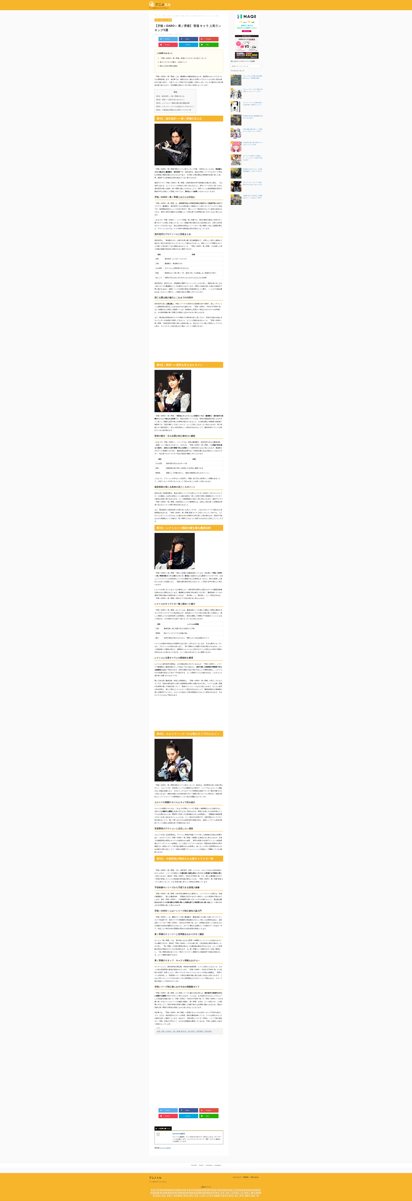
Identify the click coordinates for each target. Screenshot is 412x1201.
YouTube (194, 1165)
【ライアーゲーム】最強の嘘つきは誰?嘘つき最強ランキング (252, 104)
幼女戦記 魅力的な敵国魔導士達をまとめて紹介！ (253, 117)
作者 (220, 1193)
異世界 (200, 1195)
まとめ (192, 1190)
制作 (225, 1193)
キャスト (206, 1190)
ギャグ (240, 1190)
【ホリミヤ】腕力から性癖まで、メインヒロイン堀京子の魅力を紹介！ (252, 158)
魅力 (251, 1195)
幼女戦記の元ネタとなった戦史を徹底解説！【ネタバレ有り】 (252, 170)
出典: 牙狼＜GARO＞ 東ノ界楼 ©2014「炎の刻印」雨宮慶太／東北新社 (184, 1031)
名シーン (257, 1193)
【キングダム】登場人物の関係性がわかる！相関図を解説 (252, 77)
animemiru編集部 (178, 1133)
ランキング (205, 1193)
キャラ (213, 1190)
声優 (160, 1195)
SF (153, 1190)
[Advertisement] (188, 345)
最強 (193, 1195)
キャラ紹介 (232, 1190)
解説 (239, 1195)
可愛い (250, 1193)
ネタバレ (163, 1193)
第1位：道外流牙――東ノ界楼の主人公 (170, 96)
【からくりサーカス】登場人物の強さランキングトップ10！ (252, 90)
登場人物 (207, 1195)
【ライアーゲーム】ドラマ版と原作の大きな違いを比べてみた (252, 183)
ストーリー (154, 1193)
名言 (155, 1195)
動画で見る (242, 1193)
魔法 (256, 1195)
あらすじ (159, 1190)
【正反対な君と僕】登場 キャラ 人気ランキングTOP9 (253, 143)
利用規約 (246, 1177)
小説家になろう (174, 1195)
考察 (233, 1195)
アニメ (198, 1190)
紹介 (221, 1195)
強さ (183, 1195)
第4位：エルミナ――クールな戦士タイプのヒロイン (175, 106)
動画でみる (232, 1193)
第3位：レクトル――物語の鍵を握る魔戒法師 (173, 103)
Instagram (217, 1165)
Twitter (201, 1165)
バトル (171, 1193)
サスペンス (256, 1190)
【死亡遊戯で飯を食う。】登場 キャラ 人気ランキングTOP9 (252, 130)
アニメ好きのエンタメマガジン (158, 1182)
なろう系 (184, 1190)
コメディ (247, 1190)
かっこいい (167, 1190)
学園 (165, 1195)
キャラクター (222, 1190)
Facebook (209, 1165)
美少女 (228, 1195)
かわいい (176, 1190)
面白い (245, 1195)
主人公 (214, 1193)
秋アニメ (215, 1195)
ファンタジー (188, 1193)
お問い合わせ (254, 1177)
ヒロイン (178, 1193)
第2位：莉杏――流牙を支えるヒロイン (170, 100)
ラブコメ (197, 1193)
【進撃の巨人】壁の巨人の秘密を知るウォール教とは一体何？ (252, 197)
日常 (188, 1195)
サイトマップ (237, 1177)
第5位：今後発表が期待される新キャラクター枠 (173, 110)
